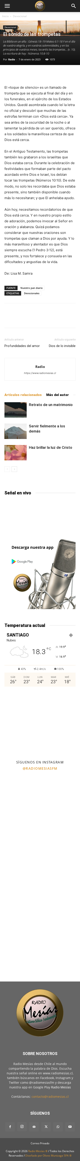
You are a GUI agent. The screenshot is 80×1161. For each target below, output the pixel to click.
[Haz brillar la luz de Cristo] (15, 452)
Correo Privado (40, 1143)
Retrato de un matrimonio (51, 404)
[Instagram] (22, 1126)
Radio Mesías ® (38, 1151)
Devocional (20, 16)
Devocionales (31, 293)
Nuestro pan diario (31, 288)
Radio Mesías (61, 1087)
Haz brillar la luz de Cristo (50, 447)
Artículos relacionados (23, 395)
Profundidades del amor (22, 346)
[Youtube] (70, 1126)
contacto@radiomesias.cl (50, 1096)
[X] (46, 1126)
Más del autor (57, 395)
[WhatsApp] (58, 1126)
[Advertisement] (40, 723)
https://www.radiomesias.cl (40, 373)
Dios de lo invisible (62, 346)
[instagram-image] (20, 793)
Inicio (5, 16)
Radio (11, 59)
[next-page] (14, 469)
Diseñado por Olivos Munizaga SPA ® (48, 1155)
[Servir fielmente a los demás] (15, 431)
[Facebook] (10, 1126)
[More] (55, 74)
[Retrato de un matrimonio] (15, 410)
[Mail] (34, 1126)
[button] (7, 6)
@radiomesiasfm (40, 768)
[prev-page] (7, 469)
